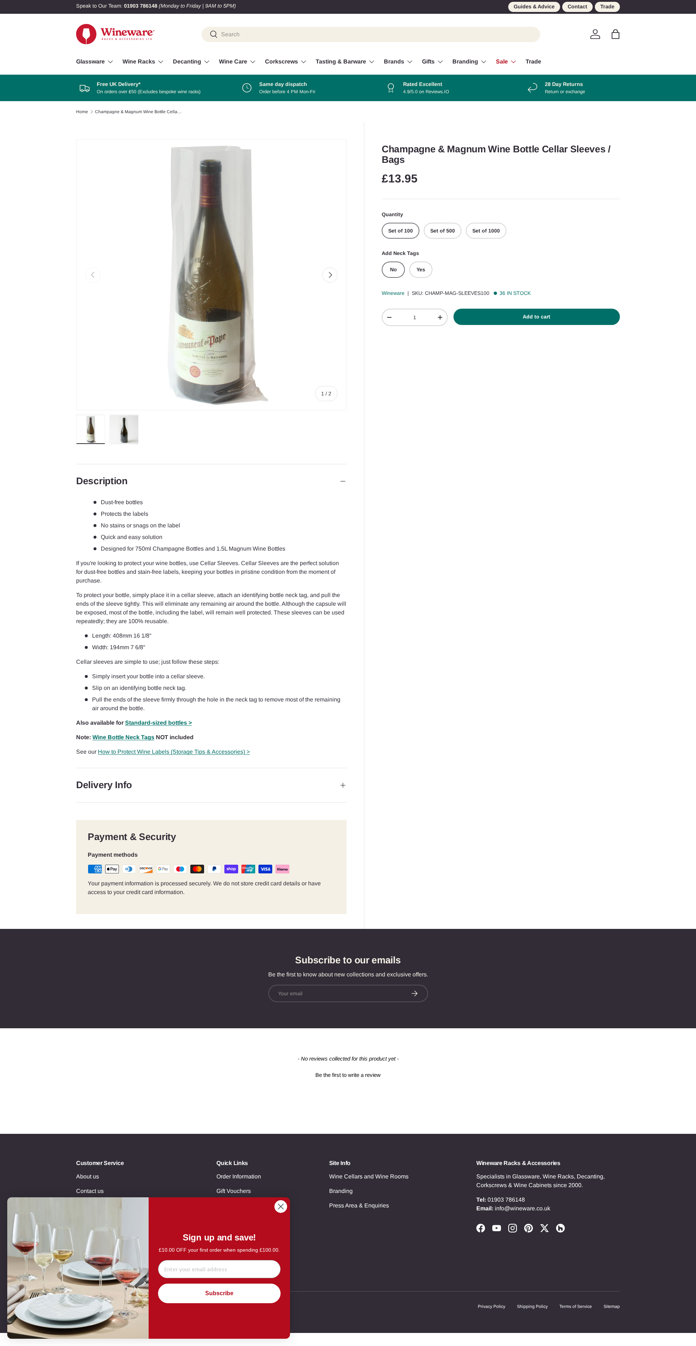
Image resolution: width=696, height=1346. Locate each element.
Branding (465, 61)
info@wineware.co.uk (522, 1208)
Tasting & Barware (341, 61)
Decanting (187, 61)
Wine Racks (139, 61)
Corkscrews (281, 61)
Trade (607, 6)
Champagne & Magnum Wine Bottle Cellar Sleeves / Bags (138, 112)
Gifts (428, 61)
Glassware (90, 61)
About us (87, 1176)
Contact (577, 6)
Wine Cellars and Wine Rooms (369, 1176)
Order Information (238, 1176)
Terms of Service (575, 1306)
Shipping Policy (532, 1306)
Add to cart (536, 317)
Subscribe (219, 1293)
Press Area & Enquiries (359, 1205)
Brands (394, 61)
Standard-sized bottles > (158, 723)
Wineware (393, 293)
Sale (502, 61)
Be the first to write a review (348, 1075)
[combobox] (371, 34)
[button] (616, 34)
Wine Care (233, 61)
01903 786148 (506, 1200)
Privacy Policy (491, 1306)
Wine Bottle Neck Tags (123, 737)
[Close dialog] (280, 1206)
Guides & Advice (534, 6)
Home (82, 112)
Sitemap (612, 1306)
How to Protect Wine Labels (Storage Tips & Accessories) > (174, 752)
